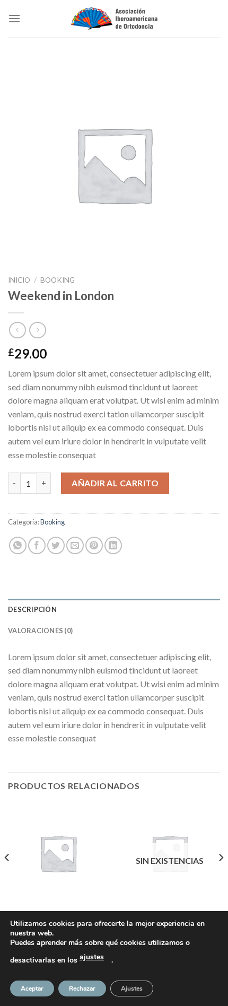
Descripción (32, 609)
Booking (57, 280)
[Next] (220, 879)
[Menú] (14, 18)
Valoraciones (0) (40, 630)
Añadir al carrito (115, 483)
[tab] (114, 609)
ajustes (92, 957)
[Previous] (7, 879)
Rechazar (82, 988)
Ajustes (132, 988)
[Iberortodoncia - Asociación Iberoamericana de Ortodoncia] (114, 19)
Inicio (19, 280)
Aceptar (32, 988)
